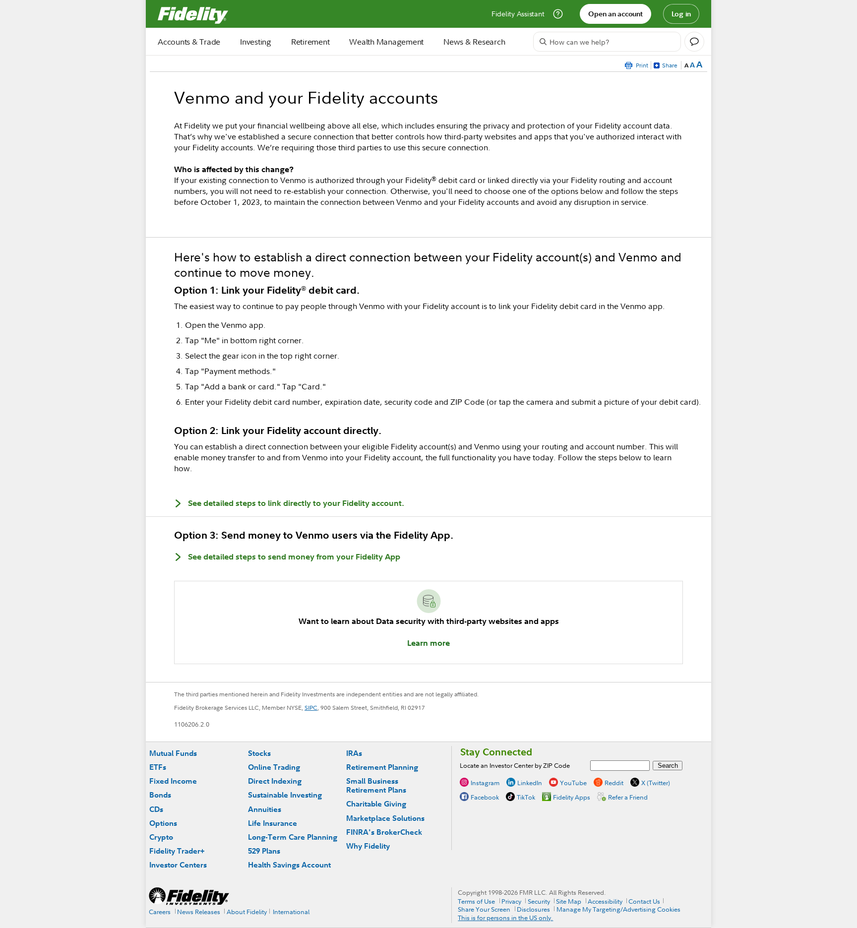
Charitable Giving (376, 803)
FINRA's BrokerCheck (384, 832)
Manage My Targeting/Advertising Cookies (618, 909)
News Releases (198, 912)
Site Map (568, 901)
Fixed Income (173, 781)
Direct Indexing (275, 781)
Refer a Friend (628, 797)
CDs (156, 809)
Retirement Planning (382, 767)
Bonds (160, 795)
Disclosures (533, 909)
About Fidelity (247, 912)
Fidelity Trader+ (176, 851)
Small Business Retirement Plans (376, 785)
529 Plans (264, 851)
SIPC (311, 707)
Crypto (161, 837)
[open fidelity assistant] (694, 42)
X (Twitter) (655, 783)
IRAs (354, 753)
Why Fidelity (368, 846)
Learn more (428, 643)
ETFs (157, 767)
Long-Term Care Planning (292, 837)
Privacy (511, 901)
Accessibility (605, 901)
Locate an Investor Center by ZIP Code (515, 765)
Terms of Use (476, 901)
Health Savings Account (289, 864)
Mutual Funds (173, 753)
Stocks (259, 753)
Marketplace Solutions (385, 818)
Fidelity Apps (571, 797)
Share (669, 65)
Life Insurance (272, 823)
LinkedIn (529, 783)
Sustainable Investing (285, 795)
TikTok (526, 797)
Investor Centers (178, 864)
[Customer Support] (558, 14)
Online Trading (274, 767)
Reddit (614, 783)
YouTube (573, 783)
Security (539, 901)
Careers (160, 912)
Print (642, 65)
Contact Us (644, 901)
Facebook (485, 797)
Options (163, 823)
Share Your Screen (484, 909)
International (291, 912)
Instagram (485, 783)
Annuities (264, 809)
